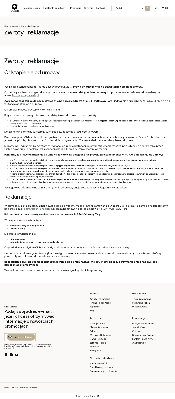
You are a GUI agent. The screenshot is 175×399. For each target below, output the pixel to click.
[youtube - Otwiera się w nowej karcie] (16, 354)
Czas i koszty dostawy (101, 367)
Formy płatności (98, 363)
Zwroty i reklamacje (100, 298)
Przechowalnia (139, 306)
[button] (147, 8)
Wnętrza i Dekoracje (100, 335)
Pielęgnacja (95, 350)
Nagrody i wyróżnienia (143, 335)
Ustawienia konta (141, 302)
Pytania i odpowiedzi (100, 302)
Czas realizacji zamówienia (103, 371)
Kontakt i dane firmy (142, 338)
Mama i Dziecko (98, 338)
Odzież (93, 331)
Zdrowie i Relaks (98, 342)
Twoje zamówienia (141, 298)
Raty (92, 310)
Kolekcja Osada (97, 323)
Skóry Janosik (11, 26)
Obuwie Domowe (99, 327)
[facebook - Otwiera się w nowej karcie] (6, 354)
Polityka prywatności (143, 323)
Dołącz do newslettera (21, 337)
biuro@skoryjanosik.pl (25, 95)
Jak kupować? (139, 342)
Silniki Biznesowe (32, 388)
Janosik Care (138, 327)
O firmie (136, 331)
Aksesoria (95, 346)
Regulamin (95, 306)
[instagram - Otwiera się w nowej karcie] (11, 354)
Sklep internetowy (86, 396)
